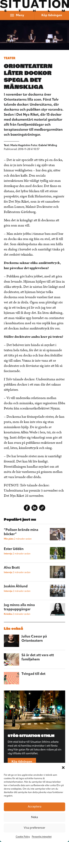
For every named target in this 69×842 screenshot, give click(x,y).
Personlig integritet (42, 837)
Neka (34, 817)
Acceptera (34, 806)
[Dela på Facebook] (27, 508)
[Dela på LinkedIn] (34, 508)
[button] (63, 768)
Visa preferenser (34, 828)
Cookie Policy (23, 837)
